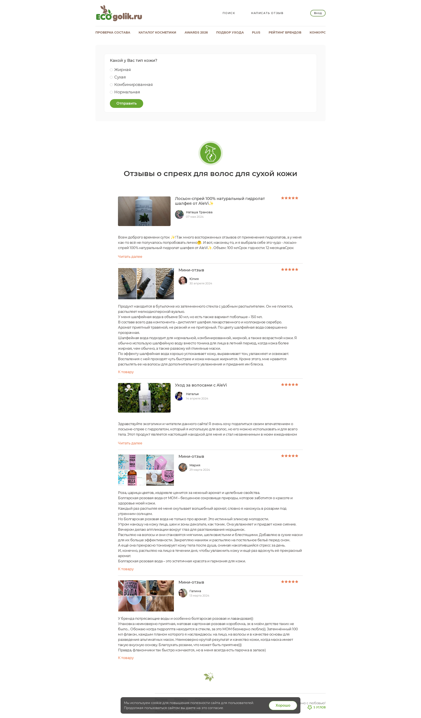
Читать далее (130, 257)
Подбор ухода (230, 32)
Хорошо (283, 705)
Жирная (122, 69)
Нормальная (127, 92)
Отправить (126, 103)
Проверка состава (112, 32)
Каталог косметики (157, 32)
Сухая (120, 77)
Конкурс (318, 32)
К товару (126, 372)
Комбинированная (133, 84)
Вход (318, 13)
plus (256, 32)
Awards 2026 (196, 32)
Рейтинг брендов (285, 32)
